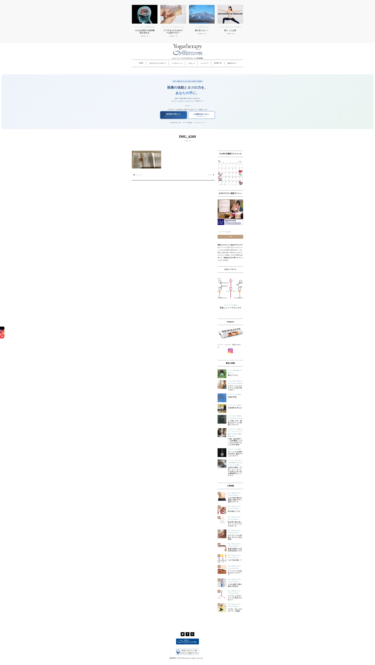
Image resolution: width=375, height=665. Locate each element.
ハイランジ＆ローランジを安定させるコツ (235, 598)
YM (154, 36)
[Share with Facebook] (213, 175)
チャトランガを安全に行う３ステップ (235, 573)
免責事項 (172, 658)
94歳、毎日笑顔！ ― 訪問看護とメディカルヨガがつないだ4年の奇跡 (235, 442)
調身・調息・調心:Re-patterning (230, 309)
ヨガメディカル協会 (234, 394)
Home (141, 63)
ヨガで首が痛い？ (235, 560)
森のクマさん (233, 375)
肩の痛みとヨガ (234, 511)
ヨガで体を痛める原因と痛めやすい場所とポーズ (235, 500)
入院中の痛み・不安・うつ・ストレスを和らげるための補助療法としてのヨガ (235, 471)
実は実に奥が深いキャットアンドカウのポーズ (235, 524)
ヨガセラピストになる (156, 63)
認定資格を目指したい (173, 115)
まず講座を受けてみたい (201, 115)
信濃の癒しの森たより (181, 27)
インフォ (203, 63)
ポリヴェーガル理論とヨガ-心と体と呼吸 (235, 537)
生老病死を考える (235, 408)
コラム (140, 27)
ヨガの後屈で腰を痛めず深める (235, 585)
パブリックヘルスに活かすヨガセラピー (152, 27)
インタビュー (176, 63)
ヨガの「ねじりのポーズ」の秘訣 (235, 610)
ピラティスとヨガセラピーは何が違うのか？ (235, 388)
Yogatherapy (187, 46)
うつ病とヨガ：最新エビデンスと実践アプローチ (235, 423)
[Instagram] (2, 332)
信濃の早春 (232, 397)
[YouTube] (2, 336)
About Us (230, 63)
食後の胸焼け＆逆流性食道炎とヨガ (235, 550)
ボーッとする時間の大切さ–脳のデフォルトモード (235, 454)
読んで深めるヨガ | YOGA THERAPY (210, 27)
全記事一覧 (217, 63)
